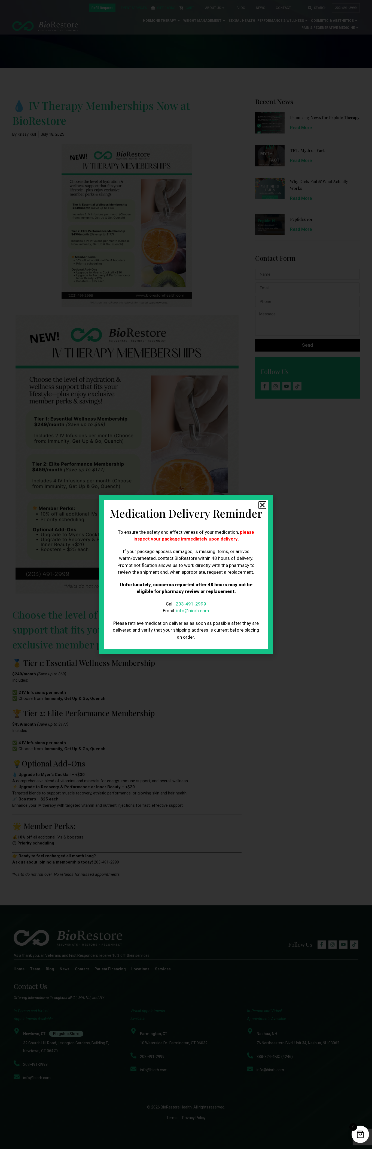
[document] (186, 574)
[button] (262, 505)
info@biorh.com (192, 610)
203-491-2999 (191, 604)
